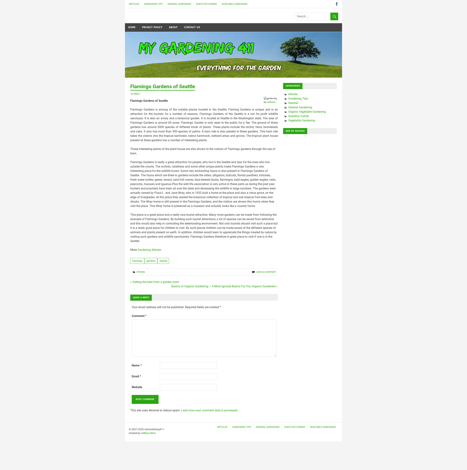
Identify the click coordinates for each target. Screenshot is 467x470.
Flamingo (137, 260)
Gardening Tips (153, 4)
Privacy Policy (152, 27)
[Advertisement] (310, 192)
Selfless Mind (148, 433)
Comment (139, 316)
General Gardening (179, 4)
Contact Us (192, 27)
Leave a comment (266, 271)
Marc (137, 93)
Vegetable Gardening (234, 4)
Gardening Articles (149, 250)
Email (136, 376)
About (173, 27)
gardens (151, 260)
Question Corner (206, 4)
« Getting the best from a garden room (154, 282)
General (293, 103)
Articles (134, 4)
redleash (271, 102)
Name (137, 365)
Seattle (163, 260)
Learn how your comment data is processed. (209, 410)
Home (132, 27)
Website (137, 387)
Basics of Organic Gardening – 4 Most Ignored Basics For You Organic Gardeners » (224, 286)
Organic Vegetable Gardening (307, 111)
